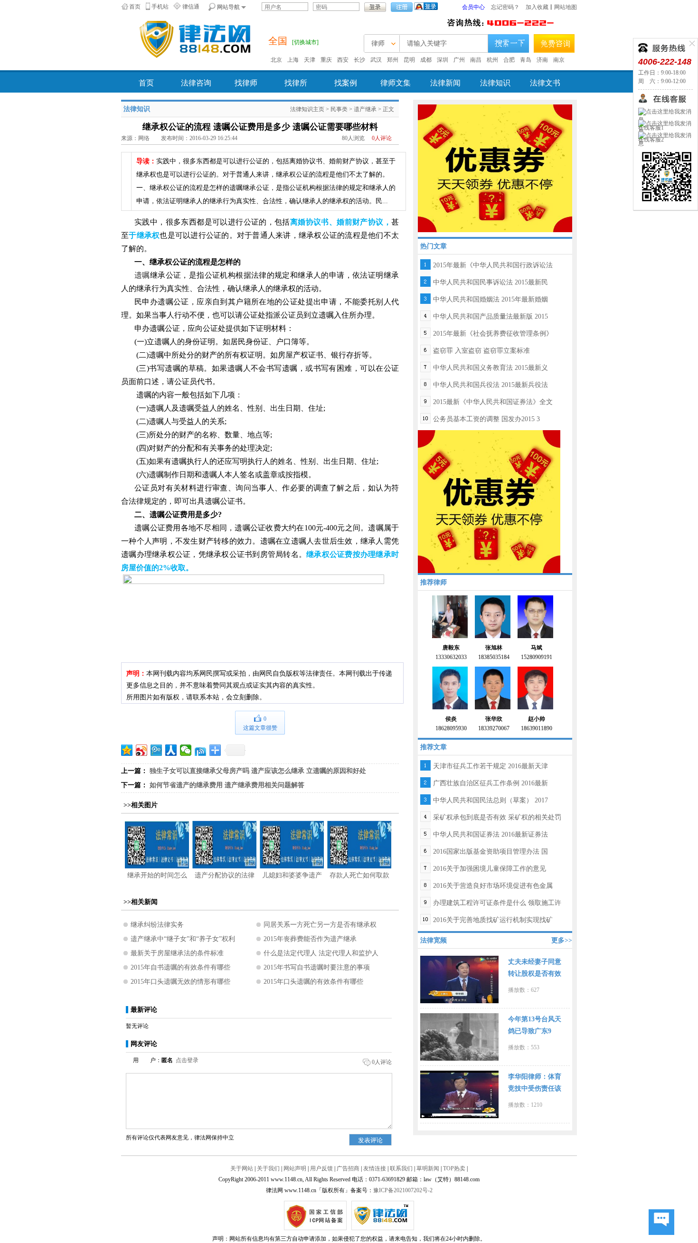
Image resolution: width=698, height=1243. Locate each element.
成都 (426, 59)
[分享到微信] (186, 750)
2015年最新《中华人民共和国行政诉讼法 (493, 265)
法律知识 (495, 83)
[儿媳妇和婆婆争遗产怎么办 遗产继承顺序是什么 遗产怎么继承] (292, 844)
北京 (276, 59)
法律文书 (545, 83)
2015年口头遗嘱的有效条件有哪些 (313, 981)
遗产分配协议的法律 (225, 875)
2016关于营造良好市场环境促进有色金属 (493, 885)
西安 (343, 59)
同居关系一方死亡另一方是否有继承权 (320, 924)
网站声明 (294, 1168)
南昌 (475, 59)
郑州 (392, 59)
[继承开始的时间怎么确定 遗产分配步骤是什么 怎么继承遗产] (157, 844)
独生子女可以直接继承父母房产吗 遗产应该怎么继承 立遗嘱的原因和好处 (258, 770)
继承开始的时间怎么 (157, 875)
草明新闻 (427, 1168)
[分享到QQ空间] (127, 750)
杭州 (492, 59)
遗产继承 (365, 109)
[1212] (495, 167)
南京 (559, 59)
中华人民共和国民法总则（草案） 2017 (490, 800)
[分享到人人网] (171, 750)
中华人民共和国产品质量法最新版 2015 (490, 316)
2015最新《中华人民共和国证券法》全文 (493, 401)
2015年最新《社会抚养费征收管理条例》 (493, 333)
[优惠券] (489, 501)
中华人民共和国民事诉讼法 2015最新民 (490, 282)
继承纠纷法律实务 (157, 924)
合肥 (509, 59)
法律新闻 (445, 83)
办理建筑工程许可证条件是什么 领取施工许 (497, 902)
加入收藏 (537, 7)
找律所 (295, 83)
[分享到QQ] (201, 750)
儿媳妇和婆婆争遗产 (292, 875)
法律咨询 (196, 83)
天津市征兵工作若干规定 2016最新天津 (490, 766)
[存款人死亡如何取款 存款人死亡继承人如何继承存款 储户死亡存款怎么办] (359, 844)
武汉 (376, 59)
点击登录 (187, 1060)
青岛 (525, 59)
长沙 (359, 59)
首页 (135, 6)
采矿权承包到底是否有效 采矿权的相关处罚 (497, 817)
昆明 (409, 59)
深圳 (442, 59)
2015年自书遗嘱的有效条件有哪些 (180, 967)
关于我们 (268, 1168)
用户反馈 (321, 1168)
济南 (542, 59)
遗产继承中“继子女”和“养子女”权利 (183, 938)
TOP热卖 (454, 1168)
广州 (459, 59)
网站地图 (565, 7)
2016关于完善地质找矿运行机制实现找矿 (493, 919)
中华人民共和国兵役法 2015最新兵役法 (490, 384)
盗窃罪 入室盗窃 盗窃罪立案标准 (481, 350)
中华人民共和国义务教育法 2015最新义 (490, 367)
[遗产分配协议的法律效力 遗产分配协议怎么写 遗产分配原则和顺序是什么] (224, 844)
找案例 (345, 83)
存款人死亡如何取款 (359, 875)
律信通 (190, 6)
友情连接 (374, 1168)
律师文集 (395, 83)
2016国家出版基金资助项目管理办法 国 (490, 851)
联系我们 (401, 1168)
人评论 (382, 138)
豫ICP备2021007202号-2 (403, 1190)
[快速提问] (661, 1222)
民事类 (339, 109)
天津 (309, 59)
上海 (293, 59)
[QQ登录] (426, 5)
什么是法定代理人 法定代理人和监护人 (321, 953)
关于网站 (241, 1168)
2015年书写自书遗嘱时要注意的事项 (317, 967)
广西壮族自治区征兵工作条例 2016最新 (490, 783)
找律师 (246, 83)
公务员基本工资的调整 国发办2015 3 (486, 419)
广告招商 (348, 1168)
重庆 (326, 59)
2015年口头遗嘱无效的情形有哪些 (180, 981)
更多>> (561, 940)
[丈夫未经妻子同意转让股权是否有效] (459, 978)
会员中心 (473, 7)
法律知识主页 (307, 109)
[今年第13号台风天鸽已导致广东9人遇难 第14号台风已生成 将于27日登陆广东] (459, 1036)
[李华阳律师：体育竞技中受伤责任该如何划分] (459, 1093)
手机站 (160, 6)
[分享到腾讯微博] (156, 750)
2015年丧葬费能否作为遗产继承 (310, 938)
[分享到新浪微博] (142, 750)
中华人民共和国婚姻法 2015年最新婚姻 (490, 299)
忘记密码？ (505, 7)
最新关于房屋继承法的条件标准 (177, 953)
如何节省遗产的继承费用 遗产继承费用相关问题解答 (227, 785)
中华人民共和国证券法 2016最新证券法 (490, 834)
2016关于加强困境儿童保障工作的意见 (489, 868)
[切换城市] (305, 42)
